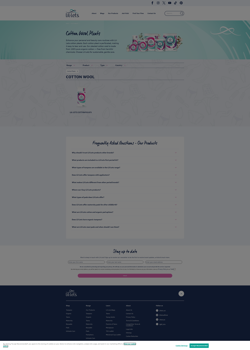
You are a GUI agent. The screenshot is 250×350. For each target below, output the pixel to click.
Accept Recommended (199, 346)
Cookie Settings (182, 346)
